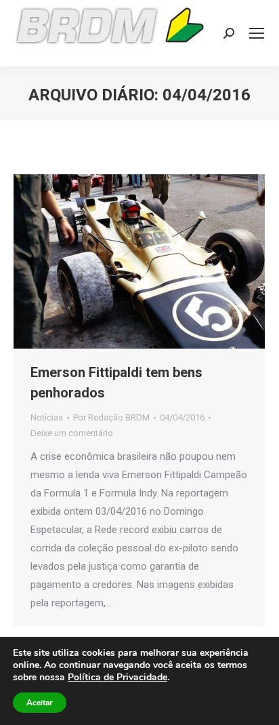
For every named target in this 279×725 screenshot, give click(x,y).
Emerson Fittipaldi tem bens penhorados (116, 382)
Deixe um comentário (71, 433)
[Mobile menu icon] (256, 33)
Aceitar (39, 702)
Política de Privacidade (117, 677)
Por (111, 417)
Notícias (46, 417)
